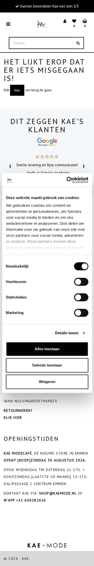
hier (17, 90)
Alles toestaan (47, 349)
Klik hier (13, 417)
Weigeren (47, 382)
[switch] (81, 282)
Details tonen (66, 333)
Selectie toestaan (47, 365)
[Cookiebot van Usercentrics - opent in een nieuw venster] (67, 180)
